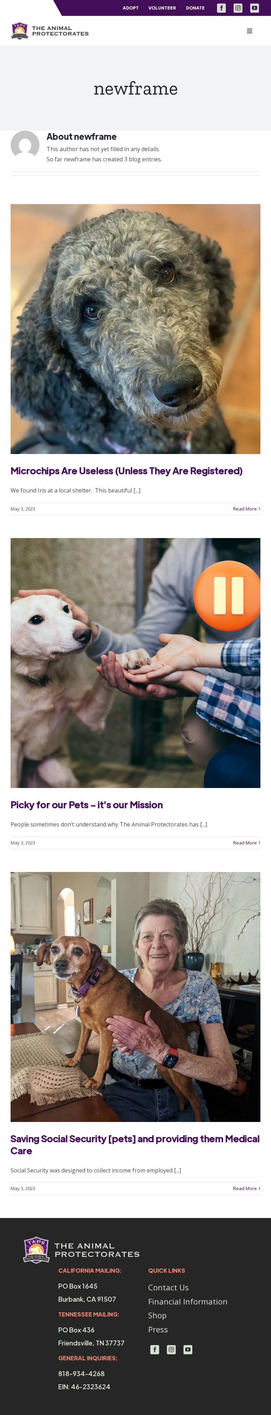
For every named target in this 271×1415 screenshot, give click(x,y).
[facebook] (221, 8)
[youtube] (254, 8)
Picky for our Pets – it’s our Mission (87, 804)
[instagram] (238, 8)
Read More (245, 509)
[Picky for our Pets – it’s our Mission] (135, 663)
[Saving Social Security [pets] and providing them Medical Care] (135, 997)
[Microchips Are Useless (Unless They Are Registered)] (135, 329)
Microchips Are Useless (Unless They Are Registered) (127, 470)
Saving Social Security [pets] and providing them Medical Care (135, 1144)
